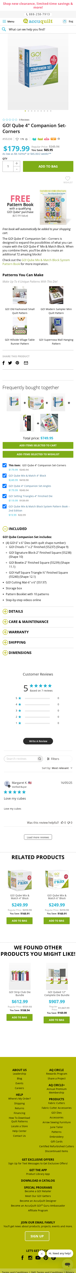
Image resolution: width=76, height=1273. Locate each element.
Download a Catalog (38, 1181)
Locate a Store (19, 1126)
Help (19, 1095)
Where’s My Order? (19, 1098)
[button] (25, 111)
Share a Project (57, 1078)
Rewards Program (56, 1073)
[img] (3, 119)
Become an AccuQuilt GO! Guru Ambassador (38, 1205)
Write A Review (38, 741)
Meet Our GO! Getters (38, 1196)
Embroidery (56, 1136)
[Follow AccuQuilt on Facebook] (22, 1260)
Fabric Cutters (56, 1103)
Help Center (19, 1131)
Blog (19, 1078)
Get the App (38, 1170)
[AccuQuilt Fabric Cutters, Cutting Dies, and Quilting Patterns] (38, 21)
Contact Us (19, 1135)
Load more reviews (38, 837)
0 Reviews (24, 119)
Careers (19, 1088)
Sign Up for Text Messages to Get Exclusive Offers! (38, 1163)
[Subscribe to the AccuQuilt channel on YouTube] (38, 1260)
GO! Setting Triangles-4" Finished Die (30, 496)
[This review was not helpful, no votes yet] (68, 823)
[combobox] (38, 29)
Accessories (56, 1117)
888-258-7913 (39, 14)
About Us (19, 1070)
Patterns (57, 1132)
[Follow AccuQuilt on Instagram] (30, 1260)
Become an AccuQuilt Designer (38, 1200)
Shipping (19, 1103)
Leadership (19, 1073)
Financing (19, 1113)
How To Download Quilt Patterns (19, 1119)
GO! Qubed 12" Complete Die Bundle (56, 993)
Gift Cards (57, 1141)
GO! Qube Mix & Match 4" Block (27, 475)
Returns (19, 1108)
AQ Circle (56, 1070)
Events (19, 1083)
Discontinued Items (56, 1151)
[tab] (38, 529)
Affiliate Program (38, 1210)
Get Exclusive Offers (38, 1160)
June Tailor (56, 1127)
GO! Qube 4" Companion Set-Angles (30, 486)
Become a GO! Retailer (38, 1191)
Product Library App (38, 1174)
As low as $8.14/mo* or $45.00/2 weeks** (26, 153)
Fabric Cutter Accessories (57, 1108)
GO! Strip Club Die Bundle (20, 993)
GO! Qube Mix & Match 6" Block (56, 897)
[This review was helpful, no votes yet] (62, 823)
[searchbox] (20, 759)
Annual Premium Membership (57, 1090)
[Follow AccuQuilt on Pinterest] (45, 1260)
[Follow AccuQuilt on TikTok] (53, 1260)
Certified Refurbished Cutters (56, 1146)
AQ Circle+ (57, 1085)
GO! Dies (56, 1112)
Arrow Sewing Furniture (57, 1122)
